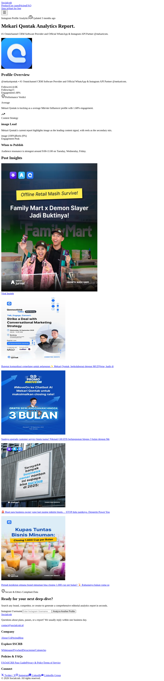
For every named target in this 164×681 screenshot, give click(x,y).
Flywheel (17, 650)
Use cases (14, 5)
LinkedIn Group (52, 675)
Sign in (4, 8)
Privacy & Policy (34, 662)
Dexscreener (28, 650)
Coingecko (40, 650)
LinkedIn (36, 675)
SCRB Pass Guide (16, 662)
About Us (6, 637)
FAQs (4, 662)
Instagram (24, 675)
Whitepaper (7, 650)
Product (5, 5)
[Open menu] (4, 12)
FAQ (28, 5)
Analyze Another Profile (64, 611)
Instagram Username (11, 611)
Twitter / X (10, 675)
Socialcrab (6, 2)
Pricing (22, 5)
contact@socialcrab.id (12, 625)
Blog (20, 637)
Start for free (14, 8)
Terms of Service (52, 662)
